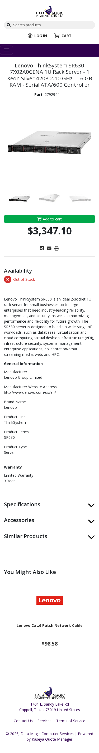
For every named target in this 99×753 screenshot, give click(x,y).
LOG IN (40, 35)
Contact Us (23, 720)
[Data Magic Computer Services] (49, 10)
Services (44, 720)
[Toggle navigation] (6, 50)
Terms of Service (70, 720)
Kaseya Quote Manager (52, 739)
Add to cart (52, 219)
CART (67, 35)
